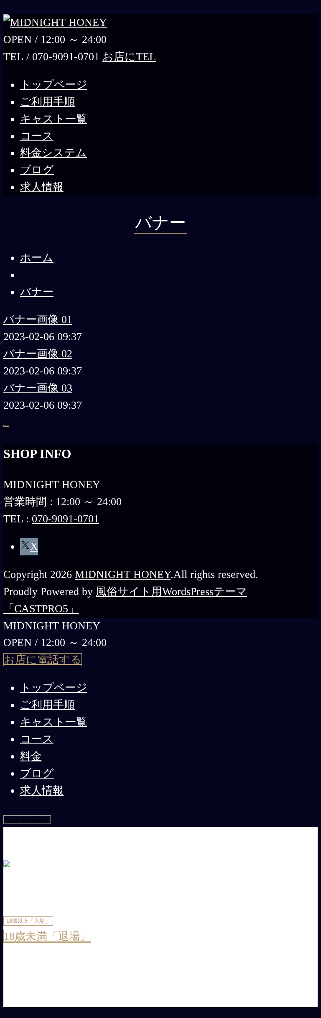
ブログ (37, 170)
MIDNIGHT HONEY (123, 574)
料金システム (53, 153)
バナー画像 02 (37, 354)
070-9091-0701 (65, 519)
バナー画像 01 (37, 319)
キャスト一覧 (53, 119)
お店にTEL (129, 57)
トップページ (53, 85)
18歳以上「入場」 (28, 921)
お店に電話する (43, 660)
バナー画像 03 (37, 388)
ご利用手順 (47, 102)
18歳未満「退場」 (47, 936)
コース (37, 136)
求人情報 (42, 187)
